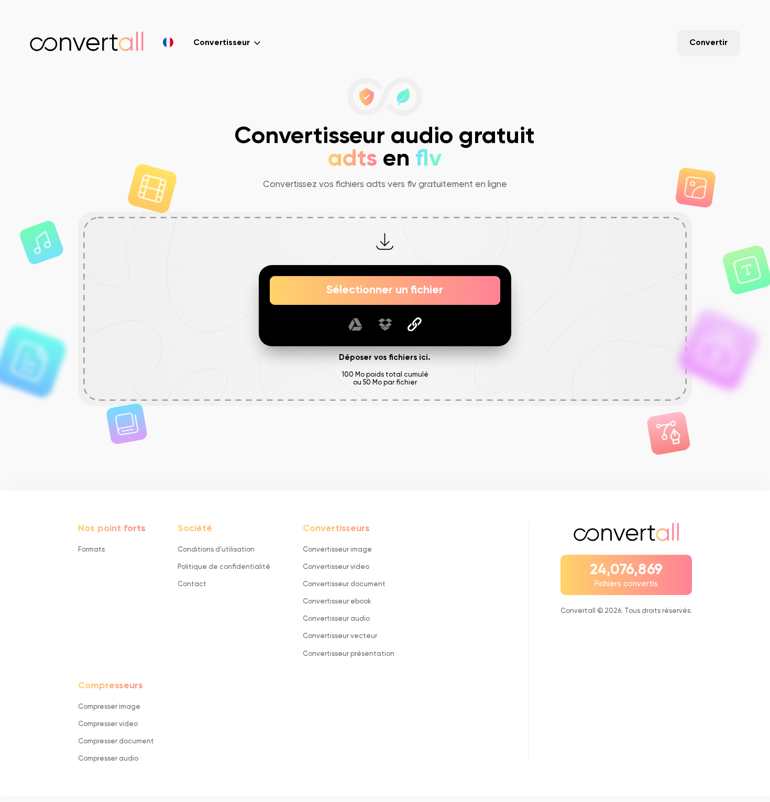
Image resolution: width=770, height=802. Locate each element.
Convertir (708, 43)
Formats (91, 549)
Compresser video (108, 724)
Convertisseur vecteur (340, 636)
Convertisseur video (336, 567)
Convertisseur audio (336, 619)
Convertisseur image (337, 549)
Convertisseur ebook (337, 601)
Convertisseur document (344, 584)
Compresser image (109, 707)
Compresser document (116, 741)
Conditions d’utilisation (216, 549)
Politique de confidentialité (224, 567)
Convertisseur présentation (348, 654)
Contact (192, 584)
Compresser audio (108, 758)
